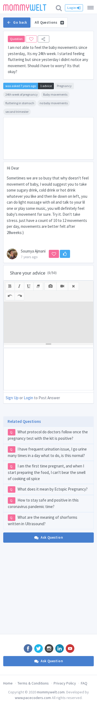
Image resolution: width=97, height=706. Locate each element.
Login (72, 8)
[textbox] (48, 322)
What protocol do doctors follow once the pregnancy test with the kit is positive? (48, 435)
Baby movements (55, 94)
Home (8, 683)
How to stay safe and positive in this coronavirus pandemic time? (43, 503)
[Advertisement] (48, 138)
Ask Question (52, 537)
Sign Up (12, 397)
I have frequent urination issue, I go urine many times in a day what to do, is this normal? (47, 452)
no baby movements (54, 103)
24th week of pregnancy (21, 94)
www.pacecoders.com (33, 697)
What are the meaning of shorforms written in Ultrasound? (42, 520)
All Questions (46, 22)
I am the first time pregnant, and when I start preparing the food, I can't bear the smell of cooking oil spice (46, 472)
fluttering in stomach (19, 103)
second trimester (17, 112)
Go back (20, 22)
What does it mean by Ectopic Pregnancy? (49, 489)
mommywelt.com (51, 692)
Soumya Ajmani (33, 251)
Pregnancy (64, 86)
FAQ (84, 683)
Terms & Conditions (33, 683)
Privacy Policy (65, 683)
